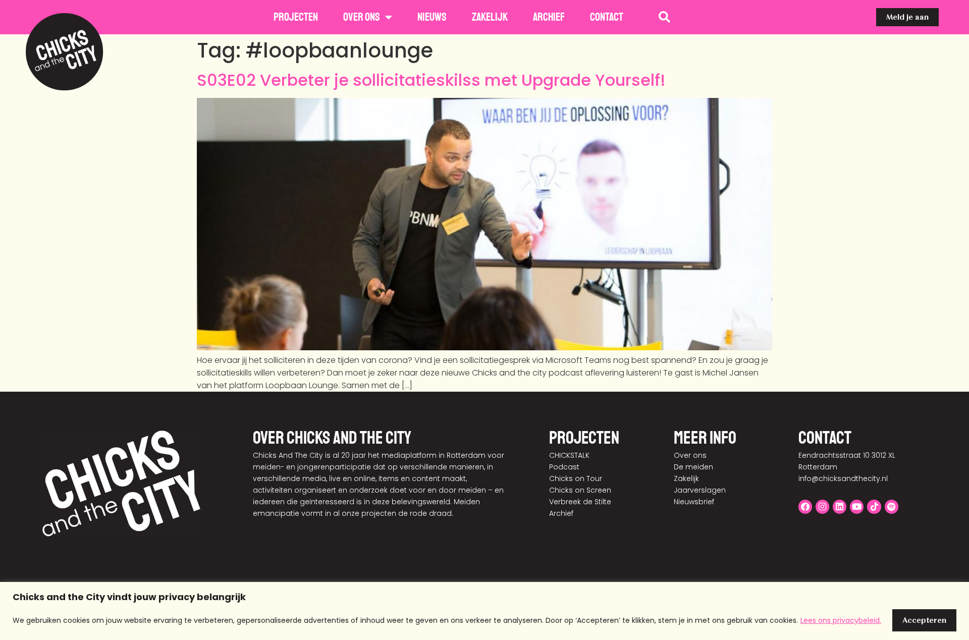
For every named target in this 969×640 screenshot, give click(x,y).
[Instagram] (822, 506)
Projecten (296, 17)
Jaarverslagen (700, 490)
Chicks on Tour (575, 478)
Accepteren (924, 620)
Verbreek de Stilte (580, 502)
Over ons (361, 17)
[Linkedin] (839, 506)
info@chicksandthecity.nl (843, 478)
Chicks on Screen (580, 490)
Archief (549, 17)
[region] (484, 611)
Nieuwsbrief (694, 502)
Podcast (564, 467)
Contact (606, 17)
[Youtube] (857, 506)
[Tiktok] (874, 506)
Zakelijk (490, 17)
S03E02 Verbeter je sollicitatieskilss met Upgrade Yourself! (431, 80)
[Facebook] (805, 506)
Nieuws (432, 17)
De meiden (693, 467)
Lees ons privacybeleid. (840, 620)
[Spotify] (891, 506)
